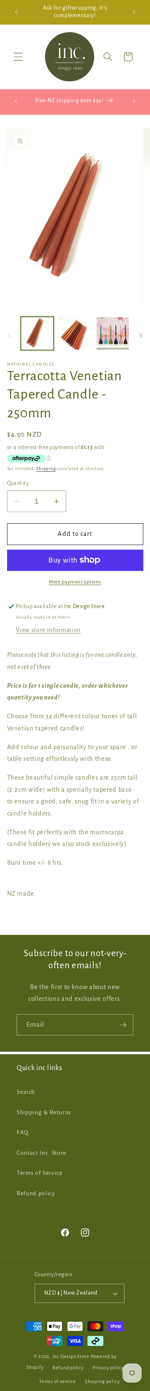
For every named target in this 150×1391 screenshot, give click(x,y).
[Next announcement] (134, 12)
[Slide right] (141, 335)
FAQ (22, 1132)
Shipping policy (102, 1381)
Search (26, 1092)
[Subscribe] (123, 1025)
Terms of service (57, 1381)
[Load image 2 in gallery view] (75, 333)
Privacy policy (108, 1367)
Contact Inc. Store (41, 1153)
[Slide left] (9, 335)
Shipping (45, 468)
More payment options (75, 582)
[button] (18, 57)
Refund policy (36, 1193)
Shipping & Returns (44, 1112)
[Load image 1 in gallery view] (37, 333)
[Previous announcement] (16, 12)
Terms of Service (39, 1173)
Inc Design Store (71, 1356)
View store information (48, 630)
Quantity (18, 483)
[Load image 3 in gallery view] (113, 333)
